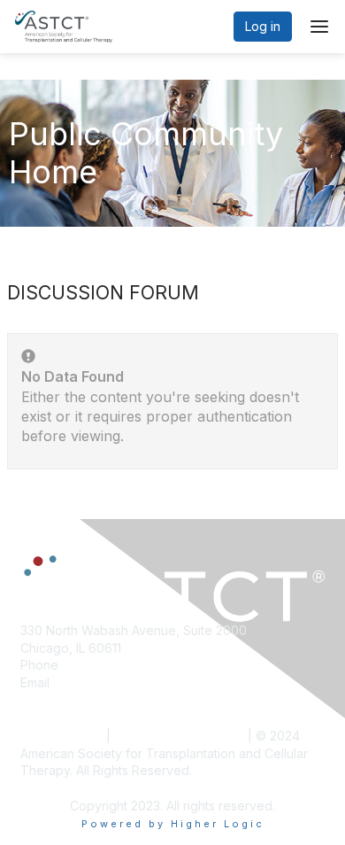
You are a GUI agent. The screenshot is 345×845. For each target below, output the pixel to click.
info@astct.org (95, 682)
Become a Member (143, 701)
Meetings (230, 701)
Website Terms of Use (179, 735)
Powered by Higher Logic (172, 824)
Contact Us (52, 701)
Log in (262, 26)
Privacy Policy (61, 735)
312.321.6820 (98, 664)
